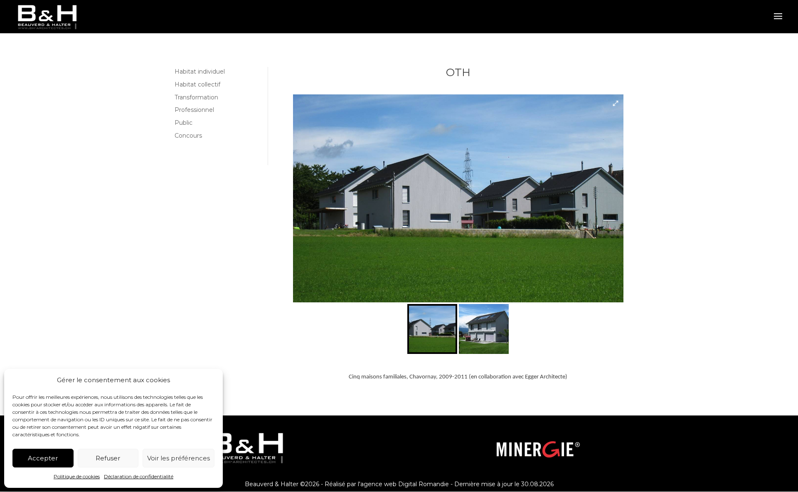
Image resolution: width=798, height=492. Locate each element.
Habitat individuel (200, 71)
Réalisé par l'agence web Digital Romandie (387, 484)
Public (183, 122)
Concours (188, 135)
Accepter (43, 458)
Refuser (108, 458)
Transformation (196, 97)
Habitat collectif (197, 84)
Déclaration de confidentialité (138, 476)
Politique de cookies (77, 476)
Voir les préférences (178, 458)
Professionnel (194, 110)
